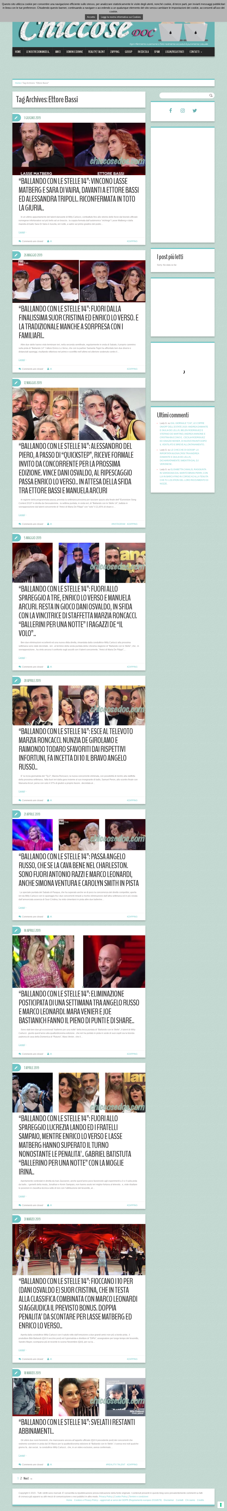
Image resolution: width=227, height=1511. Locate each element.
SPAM (157, 52)
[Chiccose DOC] (113, 25)
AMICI (58, 52)
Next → (28, 1478)
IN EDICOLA (143, 52)
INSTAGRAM (119, 524)
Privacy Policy (105, 1496)
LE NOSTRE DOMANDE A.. (38, 52)
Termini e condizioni (138, 1496)
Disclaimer (169, 1500)
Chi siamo (190, 1500)
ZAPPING (114, 52)
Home (18, 52)
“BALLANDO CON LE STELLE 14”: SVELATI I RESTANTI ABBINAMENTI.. (77, 1427)
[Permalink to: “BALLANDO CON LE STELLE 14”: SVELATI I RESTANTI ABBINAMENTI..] (78, 1397)
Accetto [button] (91, 17)
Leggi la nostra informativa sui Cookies (121, 17)
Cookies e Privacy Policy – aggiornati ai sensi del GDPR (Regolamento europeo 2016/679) (118, 1500)
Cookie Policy (120, 1496)
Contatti (193, 53)
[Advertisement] (77, 70)
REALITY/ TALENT (96, 52)
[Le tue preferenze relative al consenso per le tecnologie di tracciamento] (220, 1504)
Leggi (22, 232)
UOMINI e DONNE (74, 52)
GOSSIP (128, 52)
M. (51, 241)
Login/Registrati (174, 52)
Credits (200, 1500)
